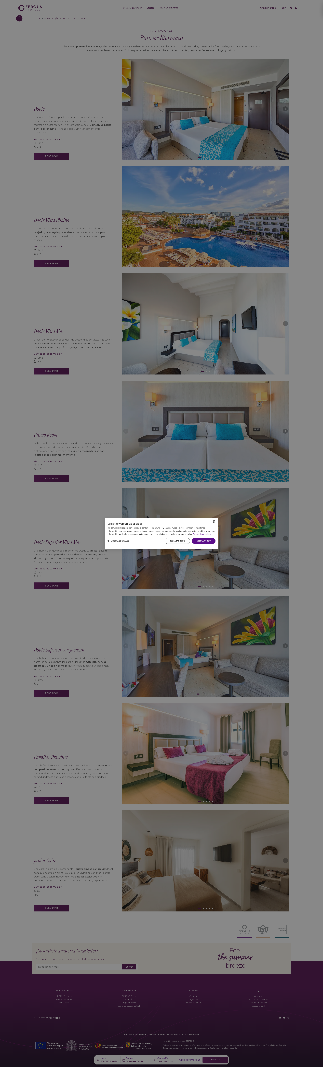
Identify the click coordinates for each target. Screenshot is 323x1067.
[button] (118, 541)
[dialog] (161, 533)
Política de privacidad (202, 534)
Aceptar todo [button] (204, 541)
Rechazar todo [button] (177, 541)
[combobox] (214, 521)
